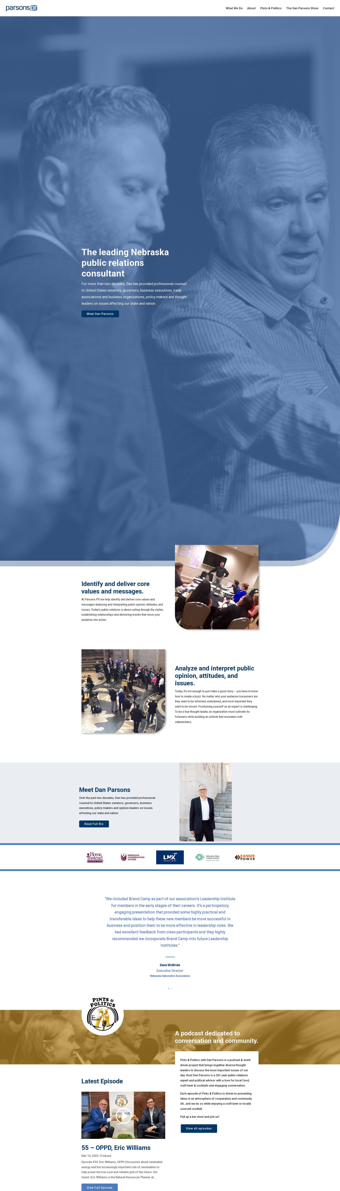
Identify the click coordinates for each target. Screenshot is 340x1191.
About (251, 8)
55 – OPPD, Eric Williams (116, 1147)
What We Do (234, 8)
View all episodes (199, 1128)
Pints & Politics (271, 8)
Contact (328, 8)
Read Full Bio (94, 824)
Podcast (105, 1155)
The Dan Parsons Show (302, 8)
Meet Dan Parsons (100, 314)
